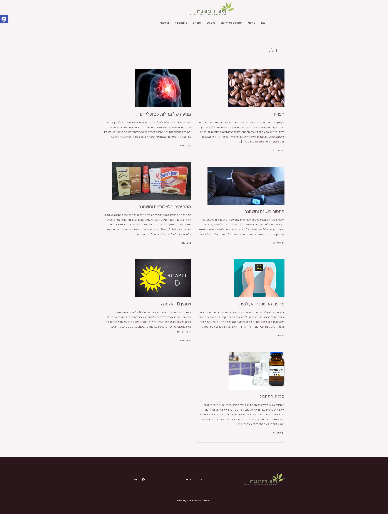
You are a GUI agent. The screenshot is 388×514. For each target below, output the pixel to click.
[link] (4, 19)
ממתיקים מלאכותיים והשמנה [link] (164, 206)
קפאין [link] (279, 114)
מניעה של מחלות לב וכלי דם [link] (165, 114)
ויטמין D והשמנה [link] (176, 304)
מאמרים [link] (197, 22)
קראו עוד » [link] (278, 150)
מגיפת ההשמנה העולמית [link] (261, 304)
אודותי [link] (251, 22)
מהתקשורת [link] (181, 22)
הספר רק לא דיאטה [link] (231, 22)
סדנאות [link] (211, 22)
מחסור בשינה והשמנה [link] (264, 211)
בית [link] (263, 22)
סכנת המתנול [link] (271, 396)
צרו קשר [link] (164, 22)
